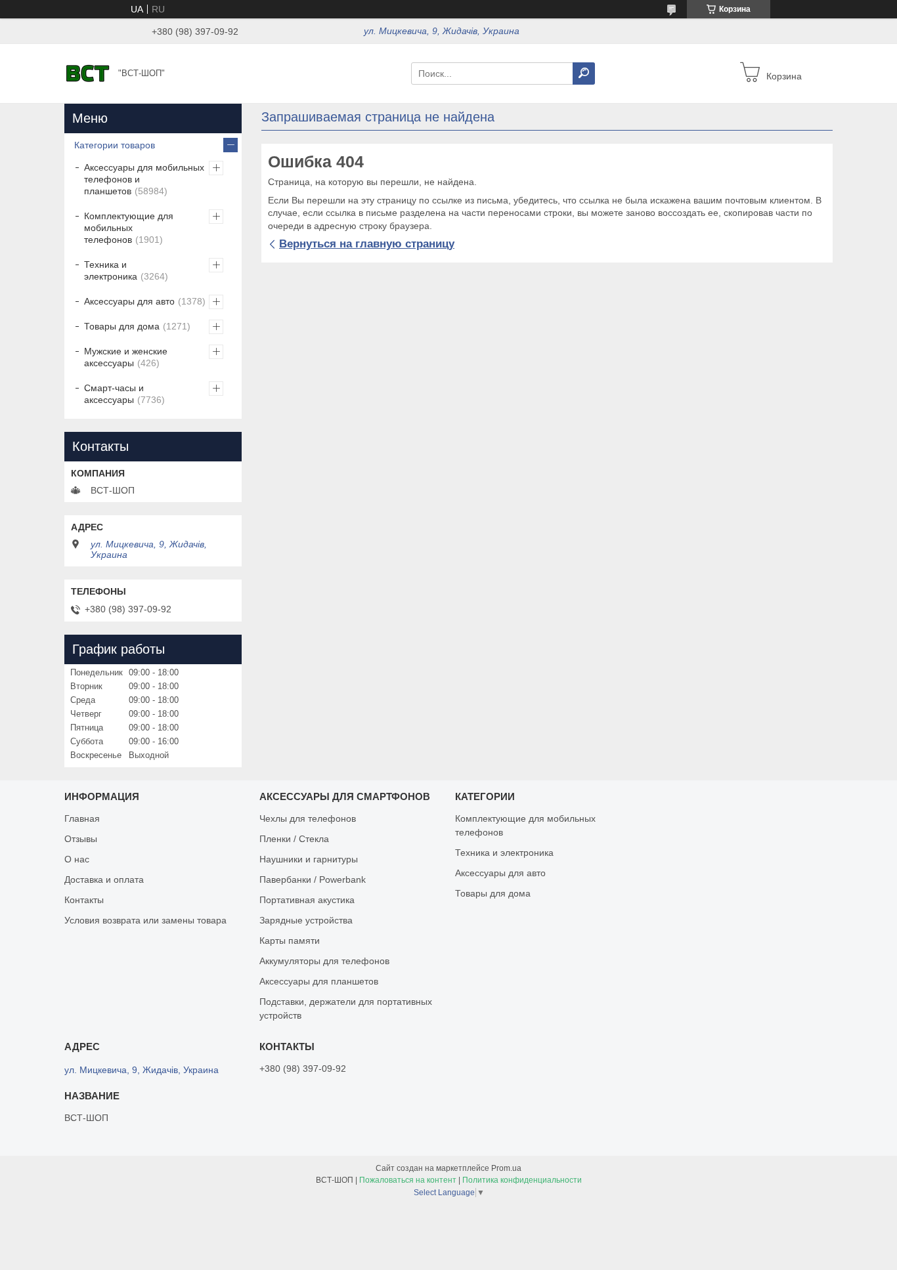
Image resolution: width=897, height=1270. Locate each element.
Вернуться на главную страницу (366, 244)
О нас (76, 859)
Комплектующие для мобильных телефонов (128, 228)
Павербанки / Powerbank (312, 879)
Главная (82, 818)
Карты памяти (289, 940)
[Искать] (584, 73)
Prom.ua (506, 1168)
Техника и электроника (110, 270)
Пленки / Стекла (294, 839)
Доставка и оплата (104, 879)
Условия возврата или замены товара (145, 920)
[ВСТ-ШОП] (87, 73)
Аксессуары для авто (129, 301)
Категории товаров (114, 145)
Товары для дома (122, 326)
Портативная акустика (307, 900)
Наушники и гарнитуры (308, 859)
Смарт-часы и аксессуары (114, 394)
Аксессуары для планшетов (318, 981)
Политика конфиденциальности (522, 1180)
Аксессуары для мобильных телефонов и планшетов (144, 179)
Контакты (84, 900)
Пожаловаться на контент (407, 1180)
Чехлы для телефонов (307, 818)
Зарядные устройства (306, 920)
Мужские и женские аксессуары (125, 357)
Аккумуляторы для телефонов (324, 961)
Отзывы (80, 839)
